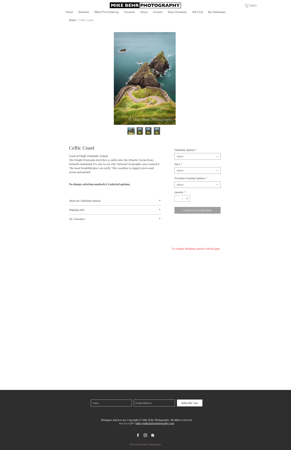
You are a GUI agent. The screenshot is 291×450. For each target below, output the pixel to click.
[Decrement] (177, 198)
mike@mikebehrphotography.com (155, 423)
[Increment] (187, 198)
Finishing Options (185, 150)
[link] (252, 5)
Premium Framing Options (190, 178)
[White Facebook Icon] (138, 435)
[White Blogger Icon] (152, 435)
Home (72, 20)
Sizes (178, 164)
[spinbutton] (182, 198)
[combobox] (197, 156)
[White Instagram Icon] (145, 435)
